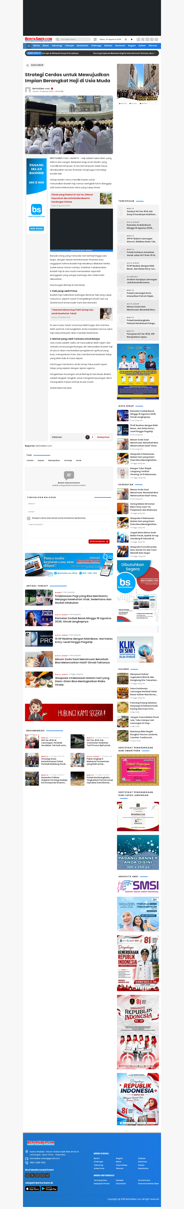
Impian (41, 460)
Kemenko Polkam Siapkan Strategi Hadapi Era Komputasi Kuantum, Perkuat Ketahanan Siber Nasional (54, 780)
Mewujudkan (54, 460)
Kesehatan (82, 45)
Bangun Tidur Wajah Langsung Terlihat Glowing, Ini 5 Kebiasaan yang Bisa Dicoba (143, 473)
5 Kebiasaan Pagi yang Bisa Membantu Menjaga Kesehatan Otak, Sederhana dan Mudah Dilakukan (83, 599)
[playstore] (49, 1190)
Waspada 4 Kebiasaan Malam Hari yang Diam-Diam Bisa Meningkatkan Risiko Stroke (82, 681)
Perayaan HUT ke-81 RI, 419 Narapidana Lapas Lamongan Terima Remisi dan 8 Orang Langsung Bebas (140, 335)
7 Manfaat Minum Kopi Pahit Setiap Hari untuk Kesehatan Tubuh (72, 311)
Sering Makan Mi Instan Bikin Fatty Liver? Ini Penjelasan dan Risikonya (143, 506)
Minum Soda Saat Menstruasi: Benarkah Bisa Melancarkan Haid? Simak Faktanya (82, 661)
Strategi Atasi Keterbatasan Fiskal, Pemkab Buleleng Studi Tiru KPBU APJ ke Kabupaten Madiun (53, 761)
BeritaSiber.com (41, 88)
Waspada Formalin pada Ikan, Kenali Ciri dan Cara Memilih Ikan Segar (143, 549)
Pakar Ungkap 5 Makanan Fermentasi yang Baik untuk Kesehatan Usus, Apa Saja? (98, 761)
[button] (96, 39)
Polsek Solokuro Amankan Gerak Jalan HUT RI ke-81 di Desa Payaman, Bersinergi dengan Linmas (141, 254)
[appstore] (32, 1190)
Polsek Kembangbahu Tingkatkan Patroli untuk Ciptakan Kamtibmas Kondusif (100, 780)
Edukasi (108, 45)
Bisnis (46, 45)
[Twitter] (143, 39)
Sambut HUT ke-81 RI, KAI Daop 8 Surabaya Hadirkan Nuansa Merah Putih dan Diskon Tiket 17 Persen (141, 213)
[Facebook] (138, 39)
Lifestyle (69, 45)
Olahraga (96, 45)
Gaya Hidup (37, 65)
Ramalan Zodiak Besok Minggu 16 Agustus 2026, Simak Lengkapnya (83, 620)
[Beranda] (28, 46)
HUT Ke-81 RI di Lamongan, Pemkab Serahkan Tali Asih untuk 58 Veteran (54, 743)
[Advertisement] (92, 20)
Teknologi (57, 45)
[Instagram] (147, 39)
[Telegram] (156, 39)
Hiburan (153, 45)
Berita (36, 45)
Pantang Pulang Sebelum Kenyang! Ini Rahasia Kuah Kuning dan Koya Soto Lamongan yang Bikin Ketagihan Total (144, 708)
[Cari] (57, 39)
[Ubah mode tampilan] (125, 39)
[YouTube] (152, 39)
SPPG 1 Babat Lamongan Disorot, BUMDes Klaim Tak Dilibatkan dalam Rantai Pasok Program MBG (141, 240)
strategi (68, 460)
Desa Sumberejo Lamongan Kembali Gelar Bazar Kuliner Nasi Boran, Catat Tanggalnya (143, 693)
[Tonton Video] (131, 39)
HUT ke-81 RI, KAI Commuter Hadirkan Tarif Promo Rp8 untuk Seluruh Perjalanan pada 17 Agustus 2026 (100, 743)
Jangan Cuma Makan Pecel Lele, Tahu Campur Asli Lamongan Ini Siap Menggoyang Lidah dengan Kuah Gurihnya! (144, 723)
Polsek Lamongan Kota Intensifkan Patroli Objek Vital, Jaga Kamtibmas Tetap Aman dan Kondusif (140, 295)
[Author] (28, 90)
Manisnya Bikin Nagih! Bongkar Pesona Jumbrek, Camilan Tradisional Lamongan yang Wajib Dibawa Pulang (144, 737)
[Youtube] (42, 1175)
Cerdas (30, 460)
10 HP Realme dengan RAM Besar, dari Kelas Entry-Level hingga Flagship (84, 640)
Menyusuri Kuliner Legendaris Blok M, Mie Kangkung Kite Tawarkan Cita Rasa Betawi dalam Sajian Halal (143, 680)
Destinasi (120, 45)
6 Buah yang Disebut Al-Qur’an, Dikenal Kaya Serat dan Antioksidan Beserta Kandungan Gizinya (72, 198)
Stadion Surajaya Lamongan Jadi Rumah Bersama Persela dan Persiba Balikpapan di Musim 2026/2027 (142, 281)
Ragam (132, 45)
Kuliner (142, 45)
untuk (78, 460)
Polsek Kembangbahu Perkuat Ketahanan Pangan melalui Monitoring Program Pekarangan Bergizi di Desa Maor (142, 322)
